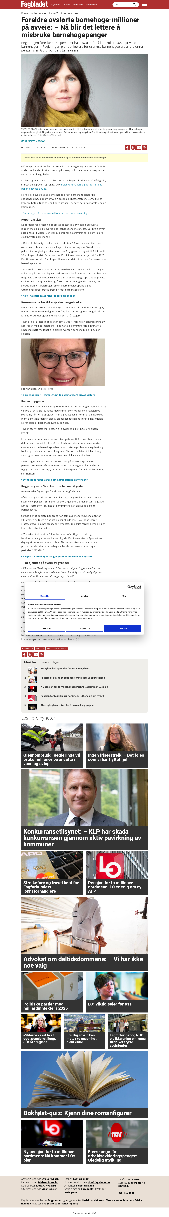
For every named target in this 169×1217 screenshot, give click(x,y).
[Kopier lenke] (144, 147)
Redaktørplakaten (93, 1200)
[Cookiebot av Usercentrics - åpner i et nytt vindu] (129, 587)
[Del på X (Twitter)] (133, 147)
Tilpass (83, 628)
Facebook (87, 1188)
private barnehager (57, 648)
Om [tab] (124, 596)
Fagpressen (54, 1200)
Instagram (70, 1192)
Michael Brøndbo (48, 1182)
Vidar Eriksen (49, 1188)
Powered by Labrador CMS (84, 1213)
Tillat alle (122, 628)
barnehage (27, 648)
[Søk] (134, 4)
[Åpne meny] (144, 5)
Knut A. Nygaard (46, 1185)
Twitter (99, 1188)
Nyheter (55, 4)
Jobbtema (78, 4)
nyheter (40, 648)
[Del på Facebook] (127, 147)
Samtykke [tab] (45, 596)
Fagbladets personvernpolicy (61, 1203)
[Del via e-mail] (138, 147)
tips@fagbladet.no (99, 1182)
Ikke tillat (47, 628)
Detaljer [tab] (84, 596)
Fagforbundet (81, 1178)
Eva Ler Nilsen (50, 1178)
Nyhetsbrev (92, 4)
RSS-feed (129, 1192)
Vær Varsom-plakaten (119, 1200)
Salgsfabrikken (85, 1185)
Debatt (66, 4)
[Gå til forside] (34, 4)
